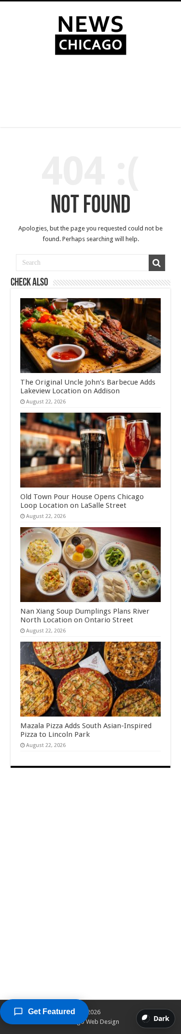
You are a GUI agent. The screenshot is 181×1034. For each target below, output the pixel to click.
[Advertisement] (91, 93)
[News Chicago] (91, 33)
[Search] (157, 263)
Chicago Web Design (90, 1021)
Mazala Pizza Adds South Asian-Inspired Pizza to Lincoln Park (86, 730)
